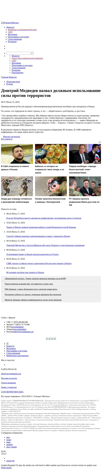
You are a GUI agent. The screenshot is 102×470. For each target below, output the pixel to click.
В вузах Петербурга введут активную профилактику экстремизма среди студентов (43, 218)
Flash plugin (6, 468)
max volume (11, 447)
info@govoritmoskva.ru (23, 332)
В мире (9, 84)
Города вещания (8, 383)
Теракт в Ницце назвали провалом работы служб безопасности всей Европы (41, 227)
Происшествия (13, 82)
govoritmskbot (17, 327)
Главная (4, 77)
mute (8, 442)
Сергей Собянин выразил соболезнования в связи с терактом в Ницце (38, 236)
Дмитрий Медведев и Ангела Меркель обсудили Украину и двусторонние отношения (45, 245)
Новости (10, 27)
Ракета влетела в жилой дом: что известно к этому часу (29, 284)
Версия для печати (11, 136)
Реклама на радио (9, 378)
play (8, 437)
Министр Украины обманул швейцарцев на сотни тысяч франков (33, 300)
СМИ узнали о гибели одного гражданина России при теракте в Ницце (38, 263)
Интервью (12, 34)
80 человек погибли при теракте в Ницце (25, 272)
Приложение (17, 72)
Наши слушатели (9, 387)
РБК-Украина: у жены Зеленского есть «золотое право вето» (31, 289)
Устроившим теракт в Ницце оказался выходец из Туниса (32, 254)
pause (8, 440)
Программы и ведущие (18, 37)
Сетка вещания (15, 39)
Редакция (12, 41)
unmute (9, 444)
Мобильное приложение (17, 355)
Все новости (6, 139)
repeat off (10, 461)
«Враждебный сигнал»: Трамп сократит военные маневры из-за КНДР (35, 278)
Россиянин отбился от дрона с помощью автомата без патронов (33, 294)
